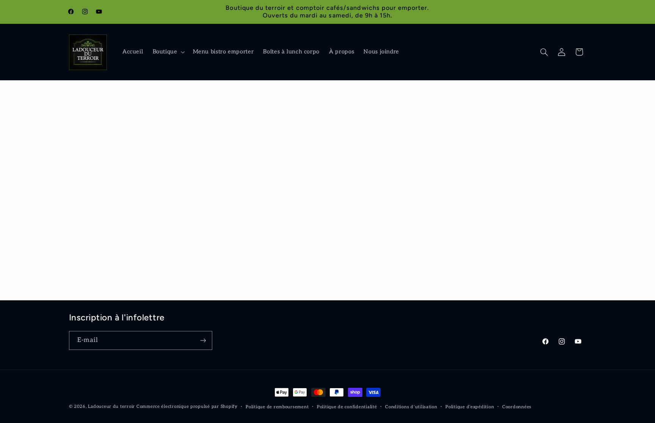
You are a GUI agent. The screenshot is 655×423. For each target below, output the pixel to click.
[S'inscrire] (203, 340)
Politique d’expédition (469, 406)
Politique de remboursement (277, 406)
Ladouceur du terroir (111, 406)
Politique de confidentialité (347, 406)
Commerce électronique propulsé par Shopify (187, 406)
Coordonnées (516, 406)
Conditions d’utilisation (411, 406)
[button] (168, 52)
